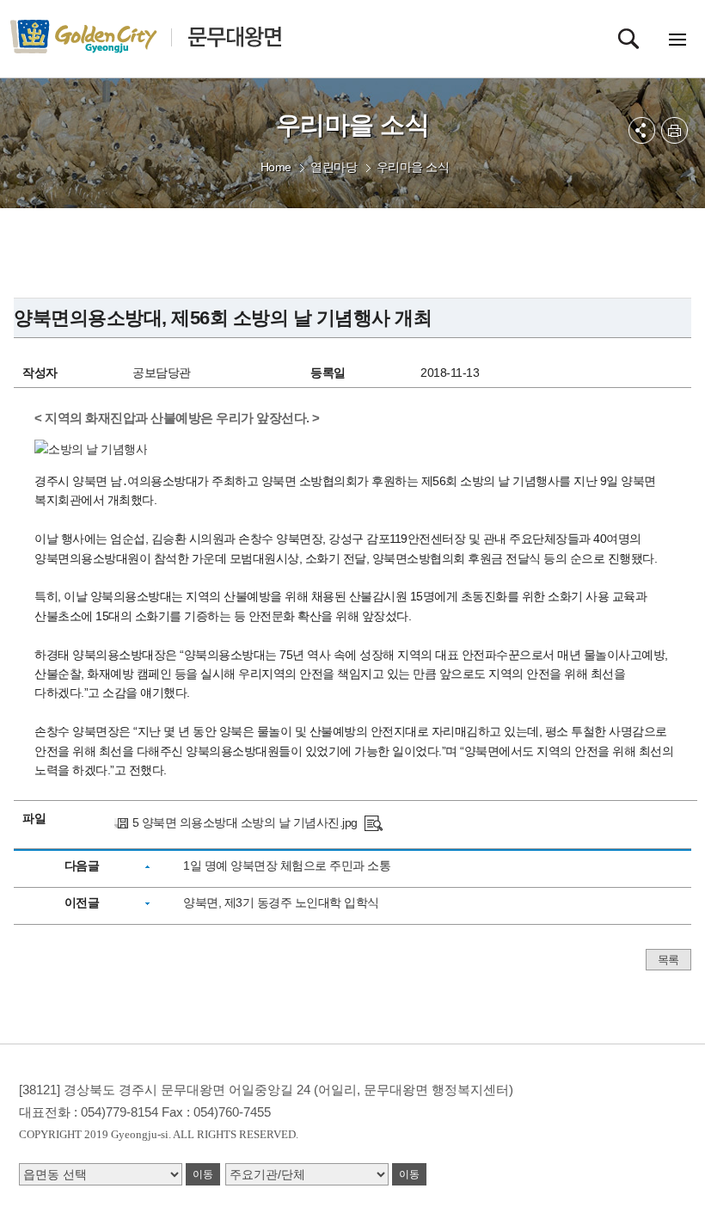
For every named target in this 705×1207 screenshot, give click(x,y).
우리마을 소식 (413, 167)
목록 (668, 959)
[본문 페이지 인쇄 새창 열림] (674, 130)
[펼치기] (641, 130)
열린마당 (333, 167)
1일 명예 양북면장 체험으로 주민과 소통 (286, 865)
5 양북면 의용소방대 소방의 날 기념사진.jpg (245, 822)
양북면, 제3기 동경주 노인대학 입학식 (281, 902)
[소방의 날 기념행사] (374, 822)
